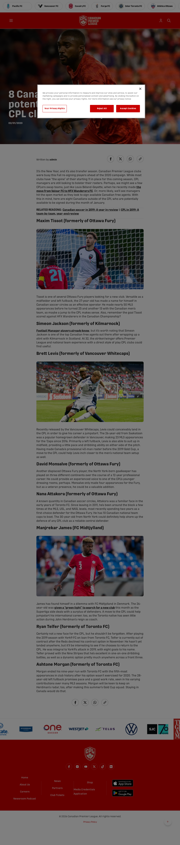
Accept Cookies (128, 108)
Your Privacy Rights (54, 108)
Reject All (102, 108)
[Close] (140, 89)
